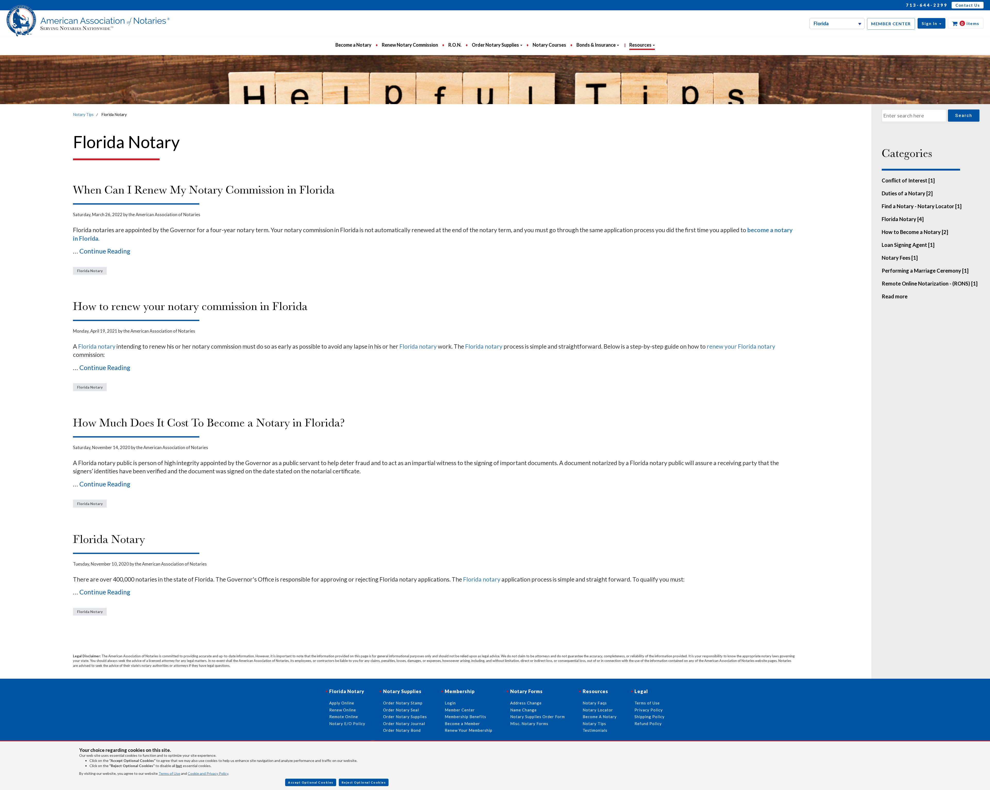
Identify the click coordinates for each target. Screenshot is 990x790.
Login (450, 703)
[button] (931, 23)
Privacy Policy (648, 710)
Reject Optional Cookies (364, 782)
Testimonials (595, 730)
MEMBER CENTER (891, 23)
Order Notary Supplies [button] (496, 45)
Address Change (526, 703)
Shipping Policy (649, 716)
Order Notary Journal (404, 723)
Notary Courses (549, 45)
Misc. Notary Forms (529, 723)
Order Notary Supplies (405, 716)
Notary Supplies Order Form (537, 716)
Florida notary (97, 346)
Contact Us (967, 5)
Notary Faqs (595, 703)
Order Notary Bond (402, 730)
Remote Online (343, 716)
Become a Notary (353, 45)
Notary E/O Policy (347, 723)
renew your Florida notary (741, 346)
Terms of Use (169, 773)
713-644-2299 (927, 5)
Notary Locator (598, 710)
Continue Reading (104, 251)
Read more (895, 296)
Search (963, 115)
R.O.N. (454, 45)
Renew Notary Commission (410, 45)
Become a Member (462, 723)
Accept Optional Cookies (310, 782)
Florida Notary (90, 270)
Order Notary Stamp (403, 703)
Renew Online (342, 710)
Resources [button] (640, 45)
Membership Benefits (465, 716)
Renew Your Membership (468, 730)
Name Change (523, 710)
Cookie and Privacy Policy (208, 773)
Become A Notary (600, 716)
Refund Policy (648, 723)
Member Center (460, 710)
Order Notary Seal (401, 710)
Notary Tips (83, 114)
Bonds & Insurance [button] (596, 45)
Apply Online (341, 703)
